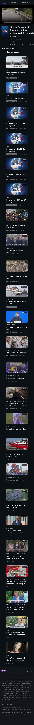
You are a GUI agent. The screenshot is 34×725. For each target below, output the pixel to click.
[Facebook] (22, 671)
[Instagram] (27, 671)
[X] (31, 671)
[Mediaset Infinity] (4, 2)
